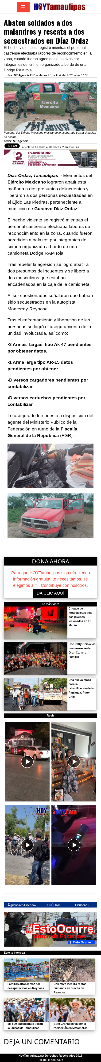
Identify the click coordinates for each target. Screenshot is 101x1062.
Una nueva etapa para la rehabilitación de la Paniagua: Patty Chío (81, 688)
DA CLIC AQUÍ (50, 593)
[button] (27, 762)
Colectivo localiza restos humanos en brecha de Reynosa (70, 988)
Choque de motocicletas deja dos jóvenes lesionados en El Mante (80, 617)
